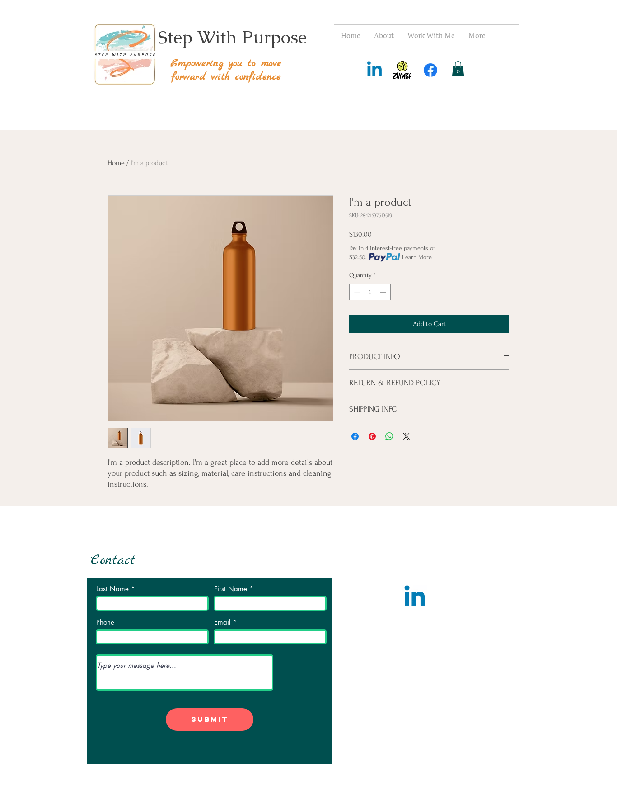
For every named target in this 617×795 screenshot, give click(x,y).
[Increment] (383, 292)
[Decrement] (356, 292)
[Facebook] (430, 70)
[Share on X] (406, 436)
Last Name (112, 588)
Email (222, 622)
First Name (230, 588)
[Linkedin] (374, 70)
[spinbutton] (370, 292)
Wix (493, 757)
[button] (458, 68)
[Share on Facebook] (355, 436)
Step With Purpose (232, 37)
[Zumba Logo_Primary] (402, 70)
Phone (105, 622)
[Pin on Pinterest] (372, 436)
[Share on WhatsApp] (389, 436)
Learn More (417, 257)
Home (116, 163)
